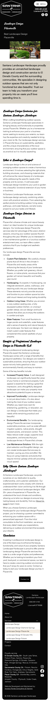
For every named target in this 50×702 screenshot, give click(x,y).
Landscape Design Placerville (17, 631)
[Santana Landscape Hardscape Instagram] (46, 14)
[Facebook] (42, 671)
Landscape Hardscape (35, 597)
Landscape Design (12, 624)
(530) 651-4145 (41, 9)
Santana (35, 595)
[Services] (37, 621)
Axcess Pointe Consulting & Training (19, 688)
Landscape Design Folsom (16, 638)
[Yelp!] (42, 14)
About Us (8, 617)
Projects (8, 642)
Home (7, 613)
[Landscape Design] (37, 624)
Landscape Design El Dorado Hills (19, 635)
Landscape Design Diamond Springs (20, 628)
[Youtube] (42, 675)
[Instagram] (42, 666)
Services (8, 621)
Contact (8, 645)
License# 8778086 (35, 605)
